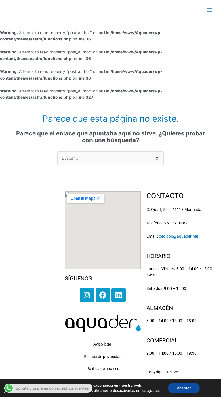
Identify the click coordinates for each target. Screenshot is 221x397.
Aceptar (184, 388)
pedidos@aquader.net (178, 236)
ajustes (153, 390)
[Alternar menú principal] (210, 10)
